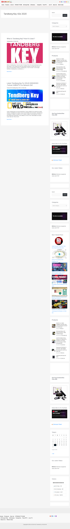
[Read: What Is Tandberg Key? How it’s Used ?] (25, 52)
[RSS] (66, 1)
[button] (35, 5)
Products (7, 4)
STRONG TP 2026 (18, 4)
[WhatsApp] (68, 1)
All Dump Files (26, 4)
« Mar (53, 453)
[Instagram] (65, 1)
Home (3, 4)
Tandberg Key (10, 41)
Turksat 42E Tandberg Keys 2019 (13, 87)
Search (53, 12)
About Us (55, 4)
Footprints (39, 4)
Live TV (50, 4)
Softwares (32, 4)
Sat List (12, 4)
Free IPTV (45, 4)
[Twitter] (63, 1)
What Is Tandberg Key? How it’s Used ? (21, 39)
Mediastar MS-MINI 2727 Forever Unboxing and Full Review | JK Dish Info (59, 311)
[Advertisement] (25, 25)
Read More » (9, 71)
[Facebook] (61, 1)
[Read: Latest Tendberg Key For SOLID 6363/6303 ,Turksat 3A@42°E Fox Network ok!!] (25, 99)
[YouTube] (59, 1)
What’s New (60, 4)
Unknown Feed (57, 160)
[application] (59, 149)
